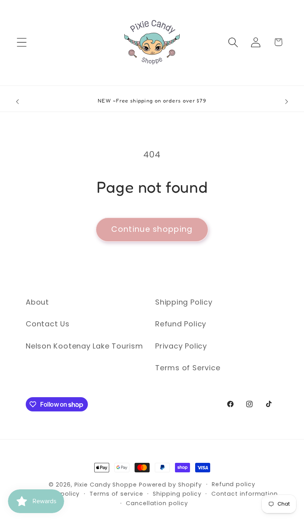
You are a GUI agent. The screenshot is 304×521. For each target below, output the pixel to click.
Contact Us (48, 324)
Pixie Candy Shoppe (105, 485)
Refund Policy (180, 324)
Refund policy (233, 484)
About (37, 302)
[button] (21, 42)
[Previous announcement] (17, 101)
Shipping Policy (184, 302)
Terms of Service (187, 368)
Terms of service (116, 494)
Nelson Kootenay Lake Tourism (84, 346)
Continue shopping (151, 229)
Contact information (244, 494)
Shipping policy (177, 494)
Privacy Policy (181, 346)
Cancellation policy (157, 503)
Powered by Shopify (170, 485)
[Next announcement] (286, 101)
